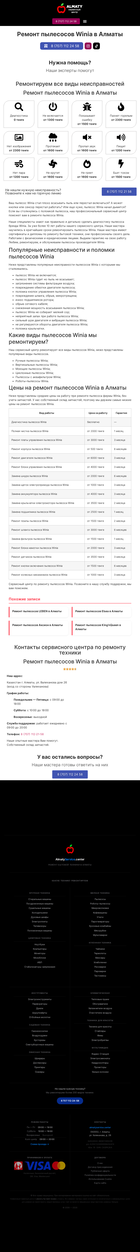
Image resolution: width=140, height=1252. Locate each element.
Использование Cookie (100, 1179)
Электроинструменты (40, 999)
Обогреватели (100, 1004)
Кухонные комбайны (100, 926)
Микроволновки (100, 908)
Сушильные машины (40, 908)
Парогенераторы (100, 921)
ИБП (39, 962)
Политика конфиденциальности (100, 1175)
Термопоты (100, 953)
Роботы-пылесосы (100, 903)
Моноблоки (39, 958)
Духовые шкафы (39, 917)
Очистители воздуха (100, 1013)
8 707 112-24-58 (70, 1100)
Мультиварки (100, 935)
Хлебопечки (100, 962)
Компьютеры (40, 949)
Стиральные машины (39, 899)
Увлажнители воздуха (100, 1008)
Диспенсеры (39, 1063)
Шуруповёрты (39, 1013)
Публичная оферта (100, 1171)
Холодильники (40, 912)
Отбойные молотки (39, 1017)
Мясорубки (100, 930)
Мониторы (39, 953)
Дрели (39, 1008)
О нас (100, 1163)
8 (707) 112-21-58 (32, 734)
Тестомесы (100, 975)
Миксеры (100, 958)
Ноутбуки (39, 944)
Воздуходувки (39, 1035)
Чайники (100, 949)
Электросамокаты (100, 1058)
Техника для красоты (100, 1026)
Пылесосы (100, 899)
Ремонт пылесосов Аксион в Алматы (37, 625)
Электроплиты (40, 921)
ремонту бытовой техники (46, 1199)
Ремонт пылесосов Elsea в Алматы (99, 611)
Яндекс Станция (100, 1054)
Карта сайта (100, 1183)
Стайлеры (100, 1031)
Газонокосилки (40, 1031)
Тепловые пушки (100, 999)
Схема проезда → (40, 1144)
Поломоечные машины (39, 930)
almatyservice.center (100, 1127)
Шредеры (40, 1058)
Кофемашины (100, 912)
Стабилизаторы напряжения (39, 967)
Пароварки (100, 971)
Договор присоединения (100, 1167)
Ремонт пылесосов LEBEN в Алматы (37, 611)
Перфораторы (39, 1004)
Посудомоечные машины (39, 903)
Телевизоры (39, 926)
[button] (85, 21)
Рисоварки (100, 967)
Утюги (100, 917)
